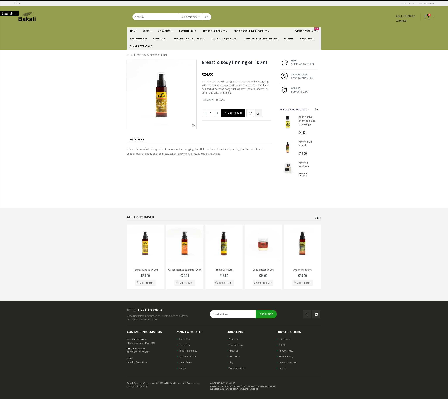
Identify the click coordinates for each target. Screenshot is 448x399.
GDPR (282, 344)
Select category (189, 16)
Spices (182, 368)
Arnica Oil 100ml (224, 269)
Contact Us (234, 356)
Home (128, 55)
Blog (231, 362)
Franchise (234, 339)
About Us (234, 350)
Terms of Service (288, 362)
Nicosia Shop (236, 344)
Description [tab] (137, 139)
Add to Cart (235, 113)
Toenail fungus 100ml (145, 269)
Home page (285, 339)
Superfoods (185, 362)
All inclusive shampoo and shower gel (307, 120)
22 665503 (401, 20)
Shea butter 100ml (263, 269)
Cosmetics (184, 339)
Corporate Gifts (237, 368)
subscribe (266, 314)
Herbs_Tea (185, 344)
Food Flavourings (188, 350)
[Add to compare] (258, 113)
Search (207, 16)
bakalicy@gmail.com (137, 362)
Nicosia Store (426, 3)
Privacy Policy (286, 350)
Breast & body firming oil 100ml (234, 62)
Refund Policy (286, 356)
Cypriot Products (188, 356)
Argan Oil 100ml (302, 269)
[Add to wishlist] (250, 113)
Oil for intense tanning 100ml (184, 269)
